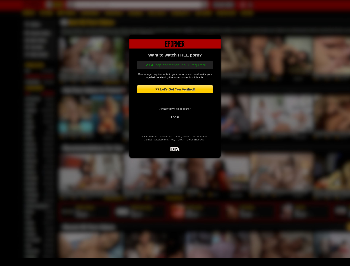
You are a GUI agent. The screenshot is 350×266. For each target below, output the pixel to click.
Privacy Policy (182, 136)
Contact (148, 139)
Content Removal (195, 139)
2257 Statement (199, 136)
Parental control (149, 136)
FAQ (173, 139)
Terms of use (166, 136)
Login (175, 117)
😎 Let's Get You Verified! (175, 89)
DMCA (181, 139)
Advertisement (161, 139)
